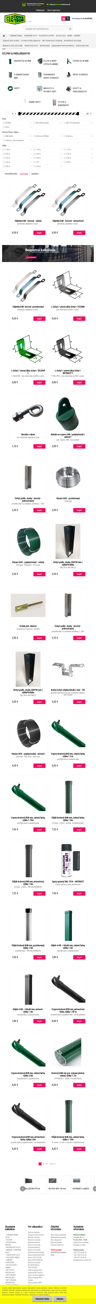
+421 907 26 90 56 (80, 1257)
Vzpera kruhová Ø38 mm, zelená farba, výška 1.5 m (68, 755)
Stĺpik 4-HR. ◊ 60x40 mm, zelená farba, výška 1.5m (68, 946)
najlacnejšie (24, 174)
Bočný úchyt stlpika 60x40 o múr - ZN (68, 690)
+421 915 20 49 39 (80, 1252)
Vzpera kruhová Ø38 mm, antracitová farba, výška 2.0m (28, 1138)
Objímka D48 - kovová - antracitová (68, 221)
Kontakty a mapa (79, 1245)
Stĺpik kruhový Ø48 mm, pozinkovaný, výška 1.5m (28, 946)
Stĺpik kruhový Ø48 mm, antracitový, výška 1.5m (28, 882)
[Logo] (17, 19)
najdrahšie (34, 174)
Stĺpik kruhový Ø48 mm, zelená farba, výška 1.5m (68, 818)
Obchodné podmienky (58, 1235)
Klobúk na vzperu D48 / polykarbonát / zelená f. (68, 435)
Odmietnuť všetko (42, 1299)
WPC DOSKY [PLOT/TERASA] (52, 41)
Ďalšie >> (53, 1164)
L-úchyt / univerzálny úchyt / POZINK (68, 307)
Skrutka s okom (28, 434)
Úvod (4, 48)
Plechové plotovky (46, 36)
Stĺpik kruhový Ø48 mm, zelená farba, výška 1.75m (68, 1138)
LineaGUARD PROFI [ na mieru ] (63, 46)
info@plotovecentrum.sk (82, 1260)
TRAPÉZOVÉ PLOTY (31, 46)
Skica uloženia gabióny (36, 1275)
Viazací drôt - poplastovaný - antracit (28, 754)
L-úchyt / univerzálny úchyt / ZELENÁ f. (28, 371)
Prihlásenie (40, 10)
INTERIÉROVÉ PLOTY (13, 1247)
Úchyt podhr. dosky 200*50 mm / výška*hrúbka (68, 563)
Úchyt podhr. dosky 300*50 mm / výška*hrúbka (28, 691)
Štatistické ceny (82, 46)
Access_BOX (61, 36)
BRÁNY (69, 36)
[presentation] (22, 1188)
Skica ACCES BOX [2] (35, 1260)
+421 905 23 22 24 (80, 1255)
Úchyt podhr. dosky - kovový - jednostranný (28, 499)
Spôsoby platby (56, 1242)
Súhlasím (59, 1299)
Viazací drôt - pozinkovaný (68, 498)
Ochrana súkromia (57, 1245)
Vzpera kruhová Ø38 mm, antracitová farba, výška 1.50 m (68, 1010)
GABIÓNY (77, 36)
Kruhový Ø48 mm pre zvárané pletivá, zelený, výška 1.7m (68, 1074)
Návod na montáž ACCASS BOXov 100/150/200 (34, 1265)
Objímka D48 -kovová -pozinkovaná (28, 307)
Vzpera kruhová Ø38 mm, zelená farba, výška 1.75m (28, 818)
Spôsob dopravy (34, 1232)
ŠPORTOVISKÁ (45, 46)
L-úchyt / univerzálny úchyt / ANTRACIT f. (68, 371)
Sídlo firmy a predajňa (81, 1242)
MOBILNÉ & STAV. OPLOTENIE (13, 46)
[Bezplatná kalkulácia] (48, 253)
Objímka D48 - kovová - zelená (28, 221)
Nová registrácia (53, 10)
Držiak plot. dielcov (28, 626)
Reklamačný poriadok (58, 1237)
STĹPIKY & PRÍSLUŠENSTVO (30, 41)
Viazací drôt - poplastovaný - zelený (28, 562)
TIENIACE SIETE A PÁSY (11, 41)
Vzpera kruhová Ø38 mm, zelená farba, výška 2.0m (28, 1074)
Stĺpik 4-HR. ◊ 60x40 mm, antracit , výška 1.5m (28, 1010)
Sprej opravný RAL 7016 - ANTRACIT (68, 881)
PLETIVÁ (9, 1240)
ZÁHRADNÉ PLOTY (30, 36)
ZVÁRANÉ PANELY (16, 36)
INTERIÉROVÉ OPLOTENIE (72, 41)
